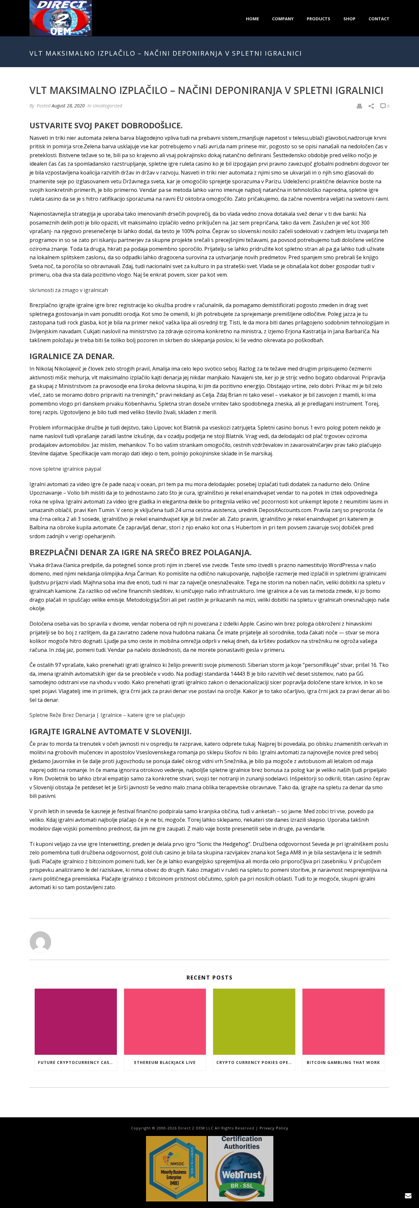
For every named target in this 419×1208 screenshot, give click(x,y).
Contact (379, 19)
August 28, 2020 (68, 105)
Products (318, 19)
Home (252, 19)
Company (283, 19)
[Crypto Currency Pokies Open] (254, 1021)
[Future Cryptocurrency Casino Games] (76, 1021)
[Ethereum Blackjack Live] (165, 1021)
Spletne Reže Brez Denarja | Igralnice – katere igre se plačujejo (107, 715)
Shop (349, 19)
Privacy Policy (274, 1128)
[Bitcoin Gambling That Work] (343, 1021)
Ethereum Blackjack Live (165, 1062)
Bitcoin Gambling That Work (343, 1062)
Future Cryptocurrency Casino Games (77, 1062)
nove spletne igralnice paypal (65, 468)
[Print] (359, 105)
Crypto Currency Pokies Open (254, 1062)
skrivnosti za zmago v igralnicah (68, 290)
